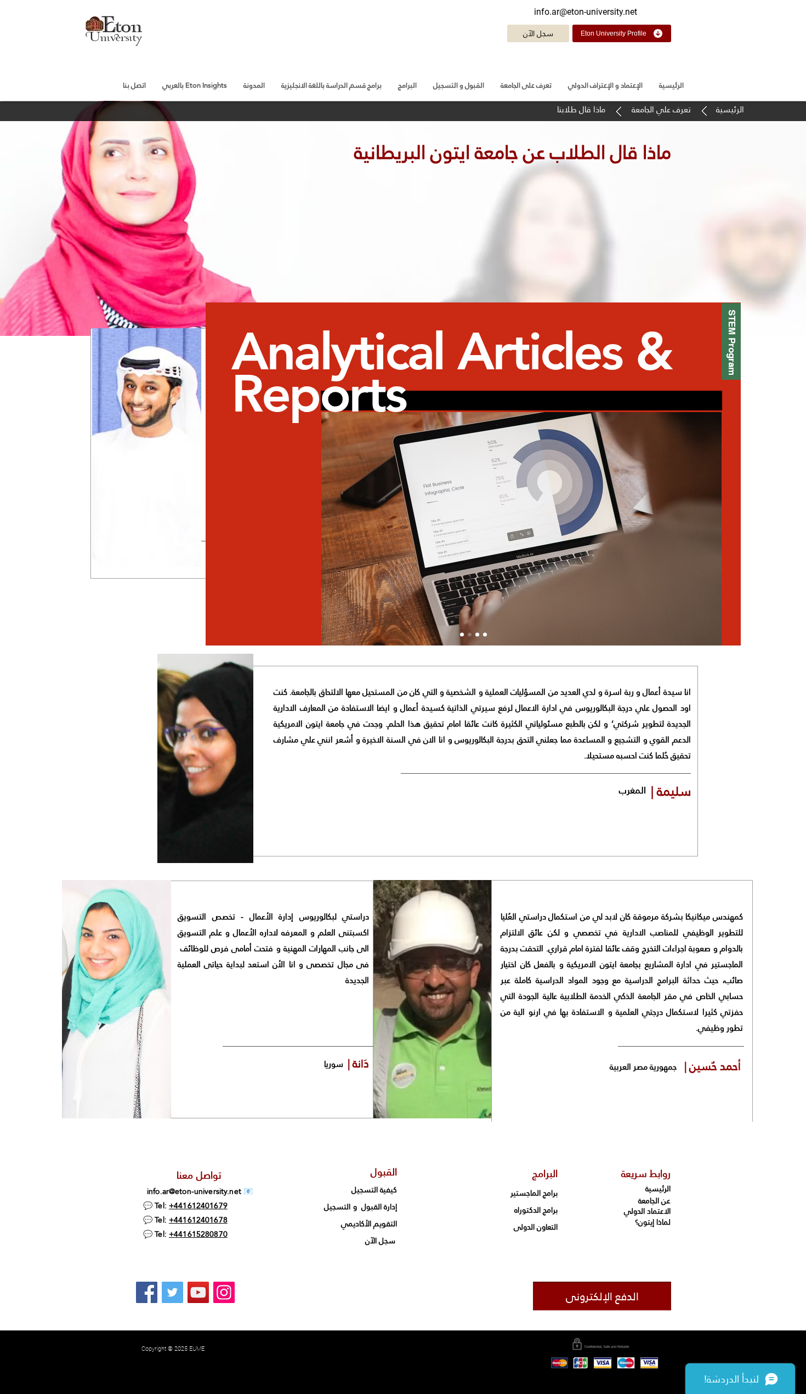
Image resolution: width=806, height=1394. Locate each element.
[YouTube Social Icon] (198, 1292)
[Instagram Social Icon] (224, 1292)
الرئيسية (657, 1188)
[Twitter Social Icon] (172, 1292)
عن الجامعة (654, 1200)
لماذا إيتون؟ (653, 1222)
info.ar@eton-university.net (585, 12)
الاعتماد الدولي (647, 1211)
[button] (526, 85)
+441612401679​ (198, 1205)
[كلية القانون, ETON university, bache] (146, 1292)
